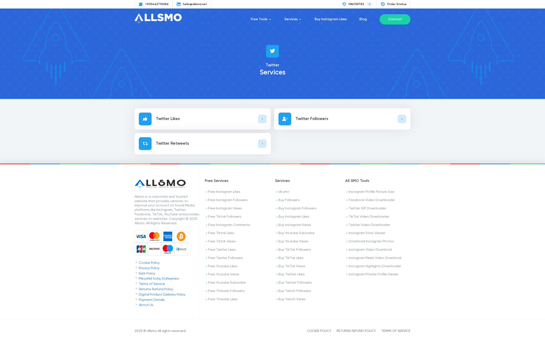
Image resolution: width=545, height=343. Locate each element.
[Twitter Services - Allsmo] (160, 23)
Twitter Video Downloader (369, 225)
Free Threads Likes (223, 299)
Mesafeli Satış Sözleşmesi (158, 278)
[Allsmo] (160, 188)
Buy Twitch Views (291, 299)
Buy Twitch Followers (294, 291)
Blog (363, 19)
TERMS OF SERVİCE (395, 331)
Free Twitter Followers (225, 258)
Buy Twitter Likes (291, 274)
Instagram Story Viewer (367, 233)
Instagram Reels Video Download (375, 258)
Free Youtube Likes (223, 266)
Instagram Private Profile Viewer (374, 274)
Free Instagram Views (225, 208)
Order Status (396, 4)
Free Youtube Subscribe (227, 282)
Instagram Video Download (370, 250)
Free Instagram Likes (224, 192)
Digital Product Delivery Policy (161, 294)
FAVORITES (359, 4)
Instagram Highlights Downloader (375, 266)
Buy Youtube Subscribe (296, 233)
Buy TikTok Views (291, 266)
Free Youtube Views (223, 274)
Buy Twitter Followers (295, 282)
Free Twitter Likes (222, 250)
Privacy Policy (148, 268)
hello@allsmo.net (195, 4)
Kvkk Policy (146, 273)
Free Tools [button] (259, 19)
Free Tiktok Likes (221, 233)
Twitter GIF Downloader (367, 208)
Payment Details (151, 300)
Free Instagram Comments (229, 225)
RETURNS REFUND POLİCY (356, 331)
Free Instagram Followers (228, 200)
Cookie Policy (149, 263)
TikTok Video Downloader (369, 217)
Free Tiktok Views (222, 241)
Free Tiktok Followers (224, 217)
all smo (283, 192)
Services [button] (291, 19)
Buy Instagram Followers (297, 208)
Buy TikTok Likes (291, 258)
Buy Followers (289, 200)
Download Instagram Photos (371, 241)
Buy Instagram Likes (331, 19)
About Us (145, 305)
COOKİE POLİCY (319, 331)
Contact (395, 19)
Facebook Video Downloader (372, 200)
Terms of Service (151, 284)
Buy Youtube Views (293, 241)
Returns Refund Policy (155, 289)
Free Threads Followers (226, 291)
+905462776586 (157, 4)
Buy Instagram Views (294, 225)
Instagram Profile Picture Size (371, 192)
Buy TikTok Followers (294, 250)
